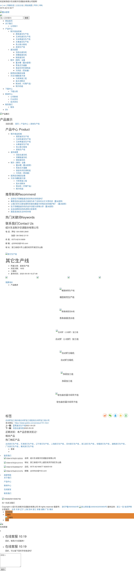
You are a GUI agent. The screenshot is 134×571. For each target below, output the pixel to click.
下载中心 (9, 88)
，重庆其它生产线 (26, 446)
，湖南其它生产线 (117, 443)
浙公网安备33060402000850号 (94, 506)
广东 (47, 509)
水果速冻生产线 (22, 41)
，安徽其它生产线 (102, 443)
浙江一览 (120, 506)
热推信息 (11, 5)
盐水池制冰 (20, 81)
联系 (12, 107)
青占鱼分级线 (21, 44)
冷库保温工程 (21, 78)
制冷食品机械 (15, 31)
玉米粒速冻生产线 (23, 36)
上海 (26, 509)
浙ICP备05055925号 (70, 506)
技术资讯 (14, 101)
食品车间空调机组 (23, 67)
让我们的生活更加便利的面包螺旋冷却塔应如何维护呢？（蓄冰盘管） (39, 203)
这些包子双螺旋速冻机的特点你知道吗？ (27, 198)
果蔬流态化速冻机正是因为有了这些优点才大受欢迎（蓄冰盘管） (37, 201)
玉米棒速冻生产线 (23, 39)
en (5, 5)
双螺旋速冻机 (21, 54)
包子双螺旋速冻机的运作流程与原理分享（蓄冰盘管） (33, 206)
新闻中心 (9, 94)
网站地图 (28, 5)
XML (41, 5)
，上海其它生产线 (56, 443)
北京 (13, 509)
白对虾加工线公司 (42, 420)
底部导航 (7, 475)
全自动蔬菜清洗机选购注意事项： (24, 209)
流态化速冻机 (21, 52)
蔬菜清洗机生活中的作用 (21, 211)
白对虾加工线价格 (12, 420)
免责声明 (128, 506)
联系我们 (9, 104)
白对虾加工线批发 (27, 420)
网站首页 (9, 20)
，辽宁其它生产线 (41, 443)
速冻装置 (14, 49)
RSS (36, 5)
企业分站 (19, 5)
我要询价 (9, 282)
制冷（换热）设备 (17, 60)
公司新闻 (14, 96)
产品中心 (9, 28)
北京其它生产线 (12, 443)
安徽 (38, 509)
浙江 (34, 509)
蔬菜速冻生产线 (22, 34)
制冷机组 (19, 86)
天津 (17, 509)
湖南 (43, 509)
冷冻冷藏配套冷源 (17, 75)
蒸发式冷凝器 (21, 65)
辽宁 (22, 509)
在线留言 (7, 489)
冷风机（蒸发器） (23, 70)
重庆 (51, 509)
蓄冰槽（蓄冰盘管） (24, 62)
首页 (17, 123)
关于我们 (9, 23)
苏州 (30, 509)
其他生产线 (20, 47)
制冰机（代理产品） (24, 83)
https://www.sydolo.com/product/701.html (32, 422)
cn (1, 5)
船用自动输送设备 (17, 73)
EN (6, 109)
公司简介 (14, 26)
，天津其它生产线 (26, 443)
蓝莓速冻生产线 (19, 425)
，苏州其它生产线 (72, 443)
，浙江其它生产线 (87, 443)
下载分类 (14, 91)
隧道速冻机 (20, 57)
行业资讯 (14, 99)
